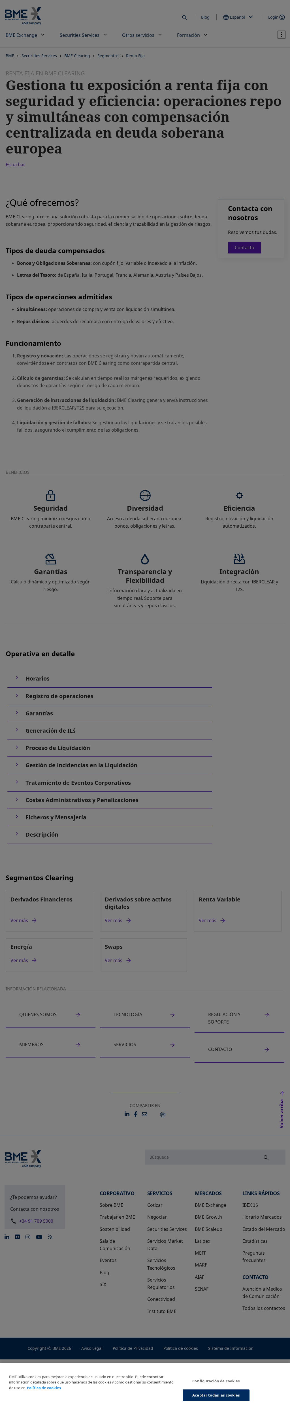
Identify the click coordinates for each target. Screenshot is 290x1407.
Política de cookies (44, 1387)
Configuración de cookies (216, 1380)
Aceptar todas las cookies (216, 1395)
